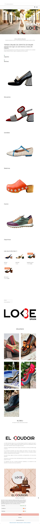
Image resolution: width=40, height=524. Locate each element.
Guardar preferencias (20, 520)
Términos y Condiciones (27, 522)
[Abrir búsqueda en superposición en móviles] (20, 4)
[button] (38, 497)
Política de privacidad (13, 522)
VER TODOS (8, 283)
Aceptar (20, 514)
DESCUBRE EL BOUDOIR (11, 466)
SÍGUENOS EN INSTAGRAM (11, 425)
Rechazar (20, 517)
